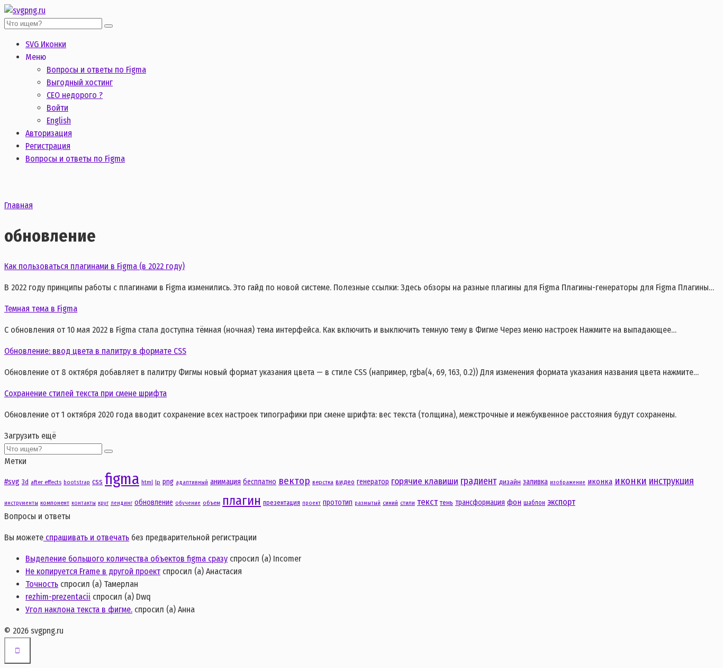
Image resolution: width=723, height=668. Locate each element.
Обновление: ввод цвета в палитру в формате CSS (95, 351)
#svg (12, 481)
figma (122, 479)
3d (25, 482)
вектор (294, 481)
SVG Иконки (45, 44)
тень (446, 502)
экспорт (561, 502)
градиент (478, 481)
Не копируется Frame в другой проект (92, 571)
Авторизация (48, 133)
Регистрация (47, 146)
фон (514, 502)
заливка (535, 481)
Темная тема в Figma (40, 309)
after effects (46, 482)
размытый (368, 503)
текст (427, 501)
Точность (41, 584)
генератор (373, 481)
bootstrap (77, 482)
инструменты (21, 503)
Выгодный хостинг (80, 82)
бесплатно (259, 481)
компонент (54, 502)
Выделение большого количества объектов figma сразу (126, 559)
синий (390, 502)
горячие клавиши (424, 481)
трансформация (480, 502)
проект (311, 503)
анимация (225, 481)
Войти (57, 108)
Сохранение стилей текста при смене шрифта (85, 393)
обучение (188, 503)
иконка (600, 481)
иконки (630, 481)
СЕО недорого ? (75, 95)
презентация (281, 502)
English (59, 120)
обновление (153, 502)
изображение (567, 482)
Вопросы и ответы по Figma (96, 70)
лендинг (121, 503)
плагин (241, 500)
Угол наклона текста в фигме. (78, 609)
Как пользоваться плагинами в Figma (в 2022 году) (94, 266)
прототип (338, 502)
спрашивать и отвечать (86, 537)
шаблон (534, 502)
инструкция (671, 481)
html (147, 482)
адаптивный (192, 482)
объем (211, 502)
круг (103, 503)
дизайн (510, 482)
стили (407, 502)
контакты (83, 503)
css (97, 481)
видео (345, 482)
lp (157, 482)
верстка (322, 482)
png (168, 481)
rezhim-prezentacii (58, 597)
